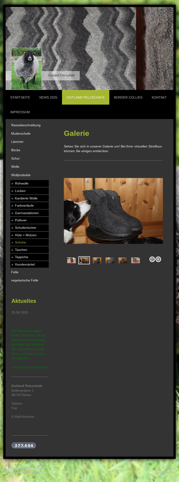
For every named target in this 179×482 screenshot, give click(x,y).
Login (169, 468)
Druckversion (20, 468)
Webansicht (164, 472)
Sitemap (39, 468)
